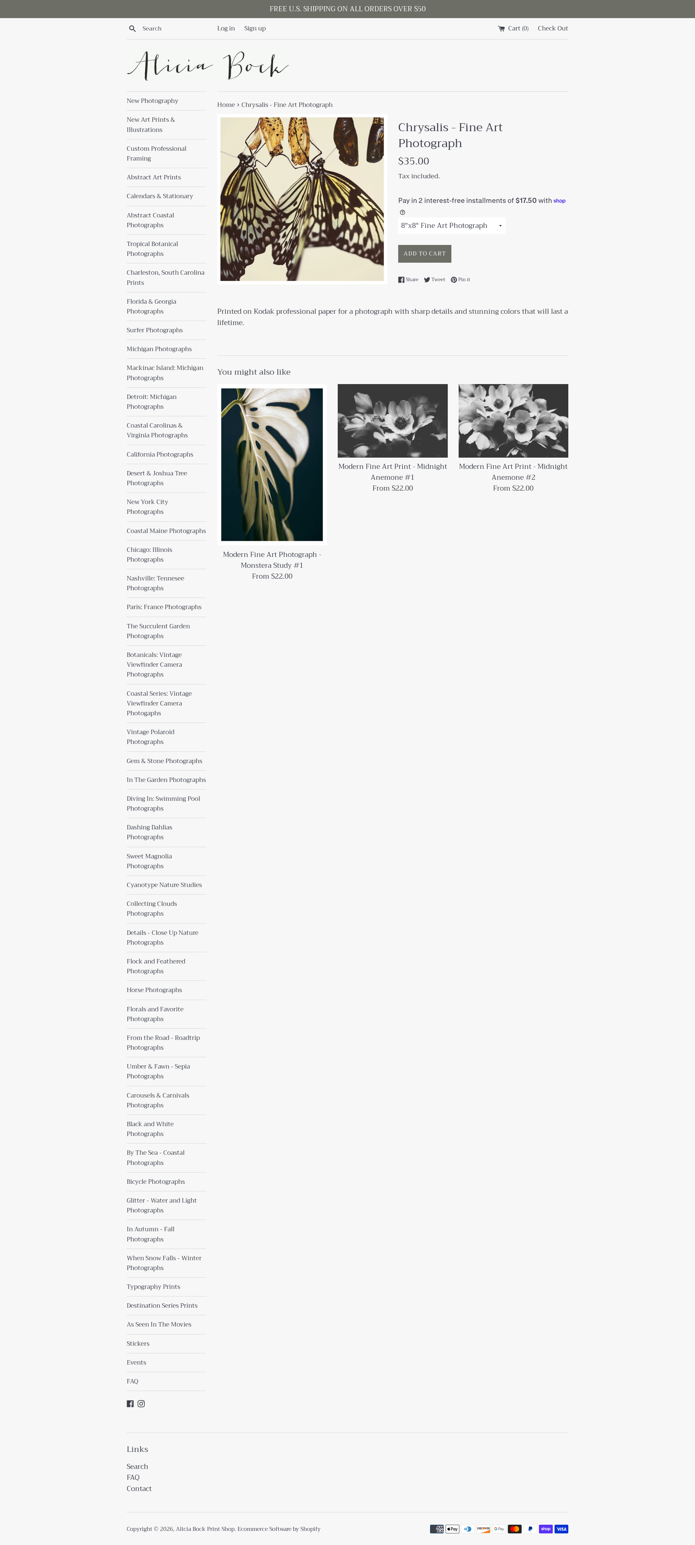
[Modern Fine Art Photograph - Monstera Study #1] (272, 464)
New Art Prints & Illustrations (151, 124)
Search (137, 1467)
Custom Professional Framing (156, 153)
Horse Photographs (154, 990)
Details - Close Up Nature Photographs (162, 938)
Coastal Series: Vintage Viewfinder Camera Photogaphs (159, 703)
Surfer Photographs (155, 330)
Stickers (138, 1343)
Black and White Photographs (150, 1129)
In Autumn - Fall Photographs (150, 1234)
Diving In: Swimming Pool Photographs (163, 804)
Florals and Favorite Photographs (155, 1014)
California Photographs (160, 454)
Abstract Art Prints (154, 177)
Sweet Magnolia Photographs (149, 861)
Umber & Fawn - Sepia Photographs (158, 1071)
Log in (226, 28)
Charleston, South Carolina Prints (166, 277)
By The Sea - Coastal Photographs (156, 1158)
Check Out (553, 28)
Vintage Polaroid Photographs (150, 737)
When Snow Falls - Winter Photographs (164, 1263)
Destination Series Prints (162, 1305)
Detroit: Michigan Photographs (152, 402)
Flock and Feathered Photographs (156, 966)
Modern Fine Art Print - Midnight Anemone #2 (513, 472)
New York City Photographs (147, 507)
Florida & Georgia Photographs (151, 306)
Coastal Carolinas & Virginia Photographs (157, 430)
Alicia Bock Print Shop (205, 1529)
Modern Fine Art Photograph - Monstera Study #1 (272, 560)
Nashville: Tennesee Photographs (155, 583)
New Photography (152, 101)
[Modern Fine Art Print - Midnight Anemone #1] (392, 420)
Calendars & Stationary (160, 196)
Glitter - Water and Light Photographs (162, 1205)
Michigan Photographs (159, 349)
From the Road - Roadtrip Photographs (163, 1043)
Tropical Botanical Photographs (152, 249)
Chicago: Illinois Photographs (149, 555)
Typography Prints (153, 1287)
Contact (139, 1489)
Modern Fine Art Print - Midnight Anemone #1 (392, 472)
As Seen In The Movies (159, 1324)
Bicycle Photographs (156, 1182)
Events (136, 1362)
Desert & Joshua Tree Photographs (157, 478)
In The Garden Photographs (166, 780)
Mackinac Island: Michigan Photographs (165, 373)
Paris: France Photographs (164, 607)
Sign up (255, 28)
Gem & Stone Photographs (164, 761)
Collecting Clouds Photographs (152, 909)
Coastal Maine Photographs (166, 531)
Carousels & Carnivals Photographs (158, 1100)
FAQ (132, 1381)
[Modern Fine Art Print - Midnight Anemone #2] (513, 420)
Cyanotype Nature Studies (164, 885)
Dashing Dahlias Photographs (149, 832)
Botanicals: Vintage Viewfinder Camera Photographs (154, 665)
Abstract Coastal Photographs (150, 220)
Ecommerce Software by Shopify (279, 1529)
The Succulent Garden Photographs (158, 631)
